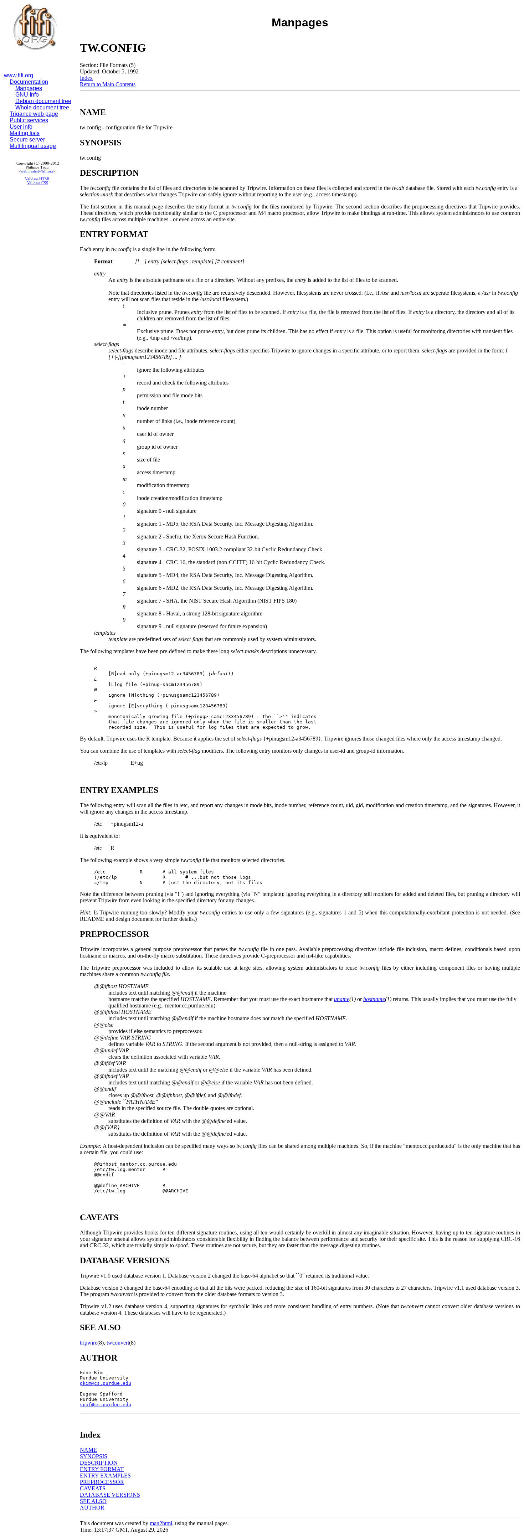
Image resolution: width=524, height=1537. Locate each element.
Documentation (29, 82)
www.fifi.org (18, 75)
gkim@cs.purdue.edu (105, 1383)
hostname (374, 999)
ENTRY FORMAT (102, 1469)
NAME (88, 1450)
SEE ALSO (93, 1501)
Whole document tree (42, 107)
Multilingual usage (33, 146)
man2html (161, 1523)
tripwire (88, 1343)
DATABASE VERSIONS (110, 1495)
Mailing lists (25, 133)
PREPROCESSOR (102, 1482)
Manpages (28, 88)
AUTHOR (92, 1508)
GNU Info (27, 95)
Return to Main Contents (107, 84)
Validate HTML (38, 179)
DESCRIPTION (99, 1463)
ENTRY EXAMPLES (105, 1475)
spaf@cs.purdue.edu (105, 1404)
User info (21, 127)
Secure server (27, 139)
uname (341, 999)
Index (86, 78)
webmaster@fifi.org (37, 171)
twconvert (118, 1343)
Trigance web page (34, 114)
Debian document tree (43, 101)
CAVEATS (93, 1488)
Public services (29, 120)
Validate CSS (37, 183)
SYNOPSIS (93, 1456)
